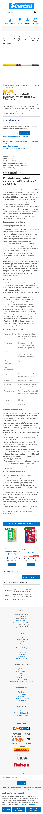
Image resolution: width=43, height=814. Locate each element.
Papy (21, 675)
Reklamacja (21, 696)
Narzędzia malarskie (9, 39)
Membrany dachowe (21, 671)
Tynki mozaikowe (21, 679)
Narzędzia (31, 37)
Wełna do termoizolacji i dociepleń (21, 681)
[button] (37, 548)
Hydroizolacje (21, 669)
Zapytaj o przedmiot (10, 146)
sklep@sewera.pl (21, 621)
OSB (21, 673)
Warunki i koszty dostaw (21, 698)
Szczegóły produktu (20, 37)
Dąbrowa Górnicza (21, 639)
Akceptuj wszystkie (33, 809)
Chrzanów (21, 654)
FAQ (21, 717)
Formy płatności (21, 700)
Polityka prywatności (21, 715)
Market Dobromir (21, 658)
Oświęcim (21, 656)
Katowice (21, 644)
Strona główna (8, 37)
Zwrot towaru (21, 694)
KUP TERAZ (12, 565)
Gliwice (21, 642)
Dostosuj (6, 809)
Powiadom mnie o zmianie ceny (14, 148)
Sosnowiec (21, 646)
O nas (21, 711)
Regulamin (21, 692)
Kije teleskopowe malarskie (26, 39)
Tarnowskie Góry (21, 648)
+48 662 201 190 (24, 623)
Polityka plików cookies (21, 713)
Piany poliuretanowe (21, 677)
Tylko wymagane (18, 809)
